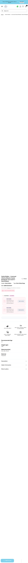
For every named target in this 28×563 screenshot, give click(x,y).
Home (2, 14)
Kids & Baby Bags (20, 283)
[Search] (2, 11)
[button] (21, 561)
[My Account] (20, 6)
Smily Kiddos (8, 283)
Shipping (9, 287)
